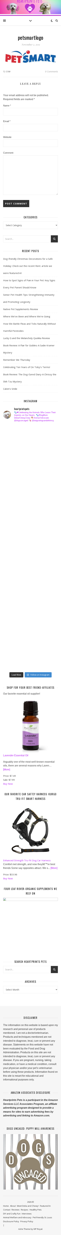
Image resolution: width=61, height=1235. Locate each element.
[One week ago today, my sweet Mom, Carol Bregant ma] (12, 516)
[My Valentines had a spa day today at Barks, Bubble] (12, 615)
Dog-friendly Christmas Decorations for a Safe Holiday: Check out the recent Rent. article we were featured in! (28, 266)
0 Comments (51, 71)
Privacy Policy (26, 1221)
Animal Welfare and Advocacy (17, 1217)
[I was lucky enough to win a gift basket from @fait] (12, 529)
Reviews (16, 1209)
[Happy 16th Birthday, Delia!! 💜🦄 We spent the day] (12, 455)
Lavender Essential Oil (15, 755)
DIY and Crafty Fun (11, 1213)
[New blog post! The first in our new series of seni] (12, 541)
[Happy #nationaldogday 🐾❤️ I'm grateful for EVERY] (12, 480)
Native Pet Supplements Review (20, 309)
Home (6, 1205)
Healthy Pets (36, 1209)
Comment (8, 152)
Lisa (8, 71)
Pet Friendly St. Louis (42, 1217)
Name (7, 105)
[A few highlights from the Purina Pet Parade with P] (12, 627)
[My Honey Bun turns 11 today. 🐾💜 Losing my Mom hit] (12, 504)
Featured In (45, 1205)
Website (7, 137)
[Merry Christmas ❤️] (12, 467)
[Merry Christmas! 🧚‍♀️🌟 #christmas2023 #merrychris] (12, 651)
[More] (6, 769)
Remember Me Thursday (16, 359)
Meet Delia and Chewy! (28, 1205)
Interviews (27, 1213)
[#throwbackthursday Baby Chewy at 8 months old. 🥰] (12, 602)
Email (6, 121)
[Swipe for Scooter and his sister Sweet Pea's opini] (12, 664)
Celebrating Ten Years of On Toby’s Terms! (26, 367)
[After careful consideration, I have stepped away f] (12, 443)
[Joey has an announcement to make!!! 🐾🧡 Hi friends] (12, 431)
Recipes (24, 1209)
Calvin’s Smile (10, 388)
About (13, 1205)
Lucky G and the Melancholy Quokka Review (26, 338)
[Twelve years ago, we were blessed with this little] (12, 639)
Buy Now (8, 783)
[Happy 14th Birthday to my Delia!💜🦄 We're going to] (12, 590)
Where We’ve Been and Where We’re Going (26, 316)
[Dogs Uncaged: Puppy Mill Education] (30, 1162)
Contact (6, 1209)
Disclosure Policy (11, 1221)
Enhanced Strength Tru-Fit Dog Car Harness (27, 860)
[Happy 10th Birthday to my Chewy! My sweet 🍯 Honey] (12, 566)
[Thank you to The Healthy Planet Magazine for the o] (12, 553)
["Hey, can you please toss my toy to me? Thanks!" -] (12, 578)
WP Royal (37, 1229)
